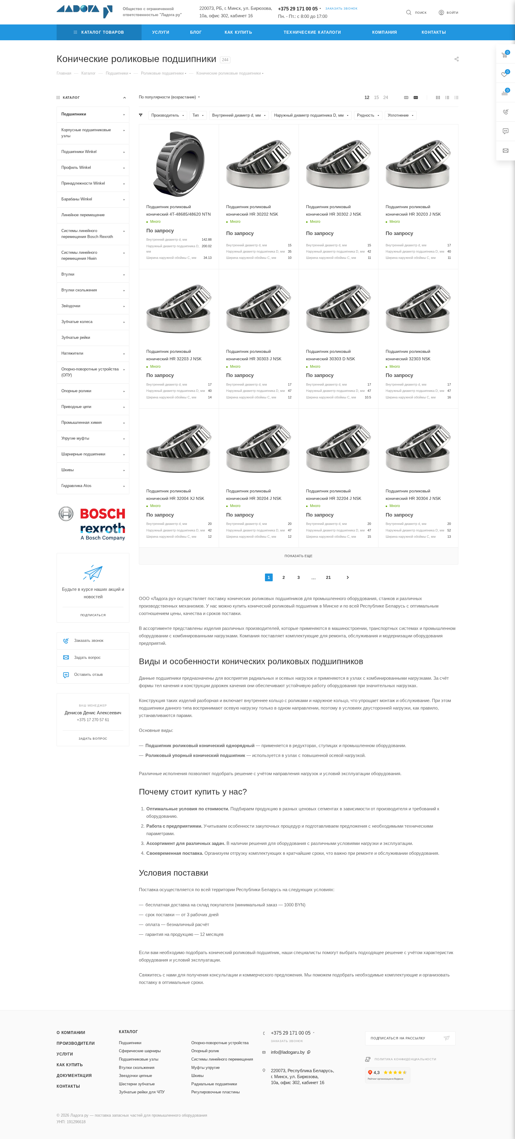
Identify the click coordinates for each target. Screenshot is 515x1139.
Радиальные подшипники (214, 1084)
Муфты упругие (205, 1067)
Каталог (128, 1032)
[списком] (447, 97)
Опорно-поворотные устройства (220, 1043)
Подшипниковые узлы (138, 1059)
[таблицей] (456, 97)
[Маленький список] (406, 97)
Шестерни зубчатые (137, 1084)
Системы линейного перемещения (222, 1059)
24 (385, 97)
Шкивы (197, 1075)
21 (328, 577)
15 (376, 97)
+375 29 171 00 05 (298, 8)
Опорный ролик (205, 1051)
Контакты (68, 1086)
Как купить (70, 1065)
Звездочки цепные (135, 1075)
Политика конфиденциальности (405, 1059)
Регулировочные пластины (215, 1092)
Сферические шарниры (140, 1051)
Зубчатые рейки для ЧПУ (142, 1092)
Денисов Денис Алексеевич (93, 712)
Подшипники (130, 1043)
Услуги (65, 1054)
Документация (74, 1075)
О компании (71, 1032)
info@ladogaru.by (288, 1052)
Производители (75, 1043)
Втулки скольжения (136, 1067)
